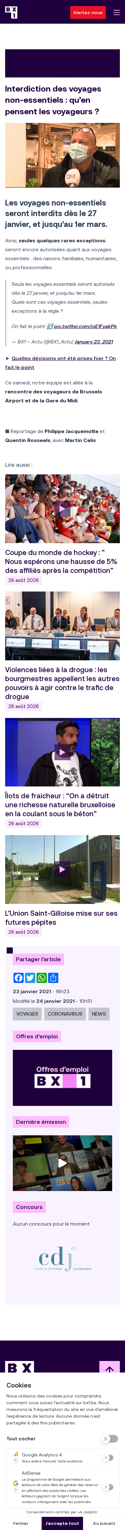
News (99, 1014)
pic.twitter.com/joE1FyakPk (85, 326)
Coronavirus (65, 1014)
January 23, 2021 (94, 341)
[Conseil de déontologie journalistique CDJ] (62, 1259)
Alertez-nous (88, 12)
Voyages (27, 1014)
